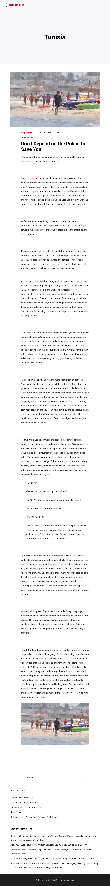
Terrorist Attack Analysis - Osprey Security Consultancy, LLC (40, 849)
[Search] (82, 777)
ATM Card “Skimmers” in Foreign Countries (40, 867)
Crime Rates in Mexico (87, 858)
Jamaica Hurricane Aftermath (26, 807)
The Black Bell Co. (51, 880)
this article (32, 178)
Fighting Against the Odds (31, 840)
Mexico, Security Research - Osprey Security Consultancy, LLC (41, 858)
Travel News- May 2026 (22, 797)
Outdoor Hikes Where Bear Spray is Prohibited (34, 817)
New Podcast (16, 812)
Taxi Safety (81, 844)
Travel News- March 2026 (23, 802)
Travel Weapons (28, 137)
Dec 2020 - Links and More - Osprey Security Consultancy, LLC (41, 844)
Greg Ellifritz (26, 132)
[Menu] (102, 5)
